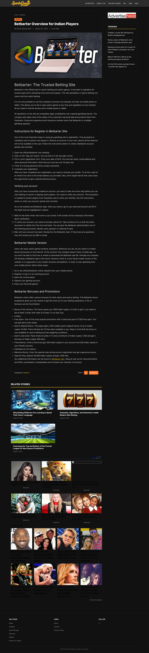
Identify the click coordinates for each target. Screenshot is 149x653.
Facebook (93, 373)
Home (16, 15)
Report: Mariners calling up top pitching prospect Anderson (119, 58)
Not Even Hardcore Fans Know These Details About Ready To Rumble (21, 592)
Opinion (11, 637)
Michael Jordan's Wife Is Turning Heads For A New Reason (90, 592)
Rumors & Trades (15, 641)
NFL (124, 3)
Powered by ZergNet (96, 600)
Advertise (89, 3)
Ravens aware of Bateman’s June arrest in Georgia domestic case (120, 41)
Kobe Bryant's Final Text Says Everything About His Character (21, 556)
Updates (22, 15)
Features (12, 634)
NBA (130, 3)
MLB (136, 3)
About (56, 623)
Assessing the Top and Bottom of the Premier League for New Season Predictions (32, 447)
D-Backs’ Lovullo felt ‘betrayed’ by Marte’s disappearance (120, 34)
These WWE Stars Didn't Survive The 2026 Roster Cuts (66, 554)
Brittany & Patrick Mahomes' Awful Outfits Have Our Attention (90, 556)
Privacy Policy (59, 630)
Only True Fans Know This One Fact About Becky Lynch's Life (67, 592)
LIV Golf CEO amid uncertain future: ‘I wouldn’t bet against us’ (121, 65)
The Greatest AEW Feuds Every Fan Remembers (44, 590)
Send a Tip (101, 3)
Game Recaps (14, 630)
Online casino (114, 3)
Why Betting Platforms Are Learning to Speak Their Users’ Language (32, 414)
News (11, 623)
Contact (57, 627)
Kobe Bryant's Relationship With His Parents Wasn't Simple (44, 556)
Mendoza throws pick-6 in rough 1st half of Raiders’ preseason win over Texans (121, 49)
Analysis (12, 627)
